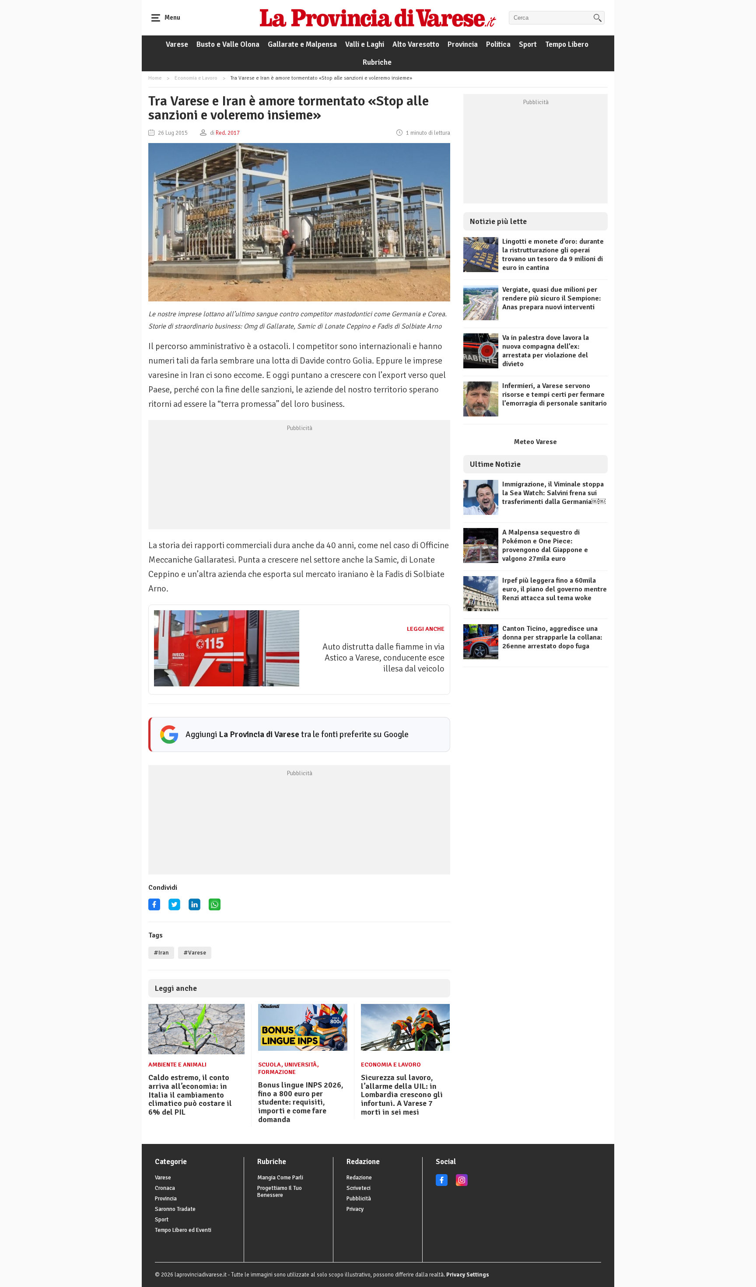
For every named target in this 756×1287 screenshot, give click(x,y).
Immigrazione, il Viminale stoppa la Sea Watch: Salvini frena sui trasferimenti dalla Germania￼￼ (554, 493)
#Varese (194, 952)
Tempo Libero (566, 44)
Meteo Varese (535, 441)
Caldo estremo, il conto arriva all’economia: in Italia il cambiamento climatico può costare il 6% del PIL (190, 1095)
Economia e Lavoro (196, 78)
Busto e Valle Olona (227, 44)
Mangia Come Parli (280, 1177)
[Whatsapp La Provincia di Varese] (214, 907)
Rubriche (377, 62)
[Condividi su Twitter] (174, 907)
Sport (528, 44)
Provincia (463, 44)
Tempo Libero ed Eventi (183, 1230)
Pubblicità (358, 1198)
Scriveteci (358, 1188)
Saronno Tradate (175, 1209)
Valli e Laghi (364, 44)
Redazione (359, 1177)
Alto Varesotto (415, 44)
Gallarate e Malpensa (302, 44)
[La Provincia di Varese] (378, 17)
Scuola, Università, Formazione (288, 1068)
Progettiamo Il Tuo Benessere (279, 1192)
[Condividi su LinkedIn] (194, 907)
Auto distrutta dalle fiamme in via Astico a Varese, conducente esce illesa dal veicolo (383, 657)
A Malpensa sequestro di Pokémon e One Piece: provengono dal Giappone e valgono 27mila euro (545, 545)
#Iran (161, 952)
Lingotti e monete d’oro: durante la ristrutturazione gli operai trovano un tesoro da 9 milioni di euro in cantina (553, 254)
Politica (498, 44)
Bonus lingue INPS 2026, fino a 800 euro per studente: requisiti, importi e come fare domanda (300, 1102)
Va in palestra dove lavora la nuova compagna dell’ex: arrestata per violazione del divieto (545, 350)
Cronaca (165, 1188)
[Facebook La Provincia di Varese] (154, 907)
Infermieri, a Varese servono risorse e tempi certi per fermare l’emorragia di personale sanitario (554, 394)
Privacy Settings (467, 1274)
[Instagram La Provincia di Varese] (462, 1184)
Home (154, 78)
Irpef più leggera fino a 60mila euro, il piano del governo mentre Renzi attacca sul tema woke (554, 589)
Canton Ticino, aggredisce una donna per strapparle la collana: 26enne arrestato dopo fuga (552, 637)
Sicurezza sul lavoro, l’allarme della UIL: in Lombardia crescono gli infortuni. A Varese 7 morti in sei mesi (402, 1095)
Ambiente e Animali (177, 1064)
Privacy (355, 1209)
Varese (177, 44)
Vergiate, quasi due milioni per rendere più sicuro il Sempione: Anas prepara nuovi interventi (551, 298)
